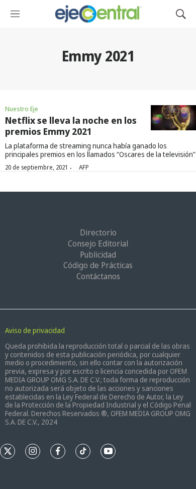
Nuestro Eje (21, 108)
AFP (84, 167)
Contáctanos (98, 276)
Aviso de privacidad (35, 330)
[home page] (98, 14)
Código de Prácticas (98, 265)
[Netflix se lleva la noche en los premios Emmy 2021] (173, 118)
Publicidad (98, 254)
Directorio (98, 232)
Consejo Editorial (98, 243)
